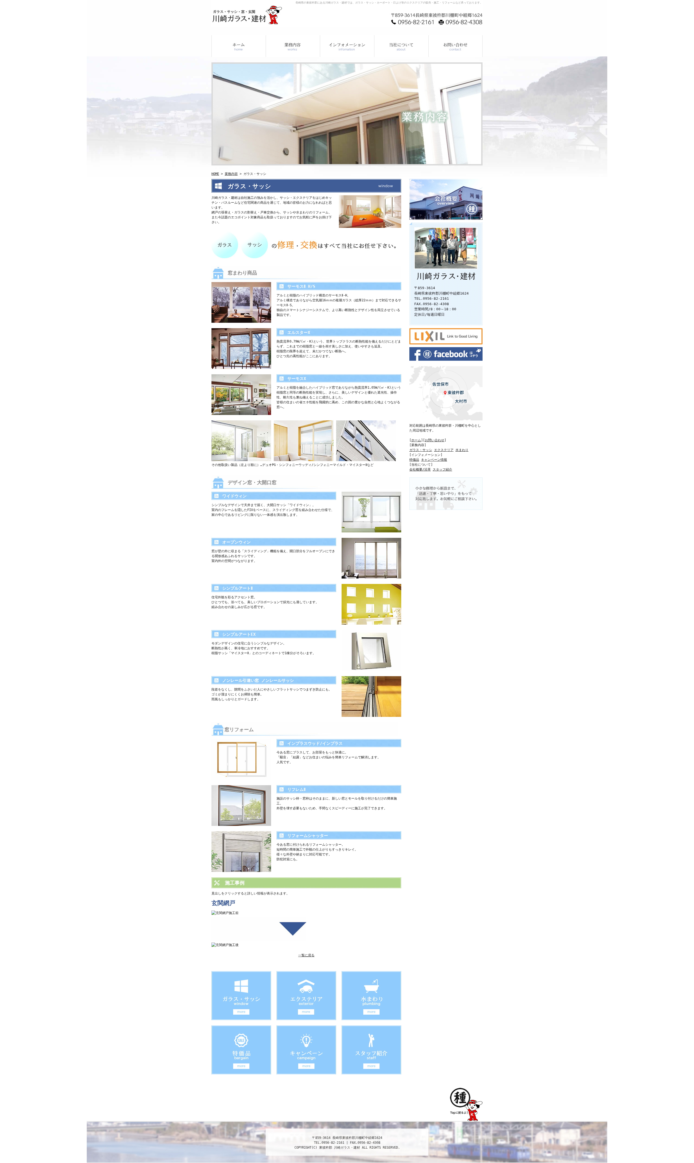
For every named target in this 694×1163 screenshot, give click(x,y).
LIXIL (446, 336)
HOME (215, 174)
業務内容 (293, 46)
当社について (401, 46)
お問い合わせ (455, 46)
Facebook (446, 354)
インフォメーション (347, 46)
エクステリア (306, 995)
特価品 (241, 1049)
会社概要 (446, 199)
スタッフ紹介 (371, 1049)
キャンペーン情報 (434, 460)
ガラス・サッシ (241, 995)
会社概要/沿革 (420, 469)
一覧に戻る (306, 955)
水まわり (371, 995)
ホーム (238, 46)
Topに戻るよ (466, 1104)
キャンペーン (306, 1049)
